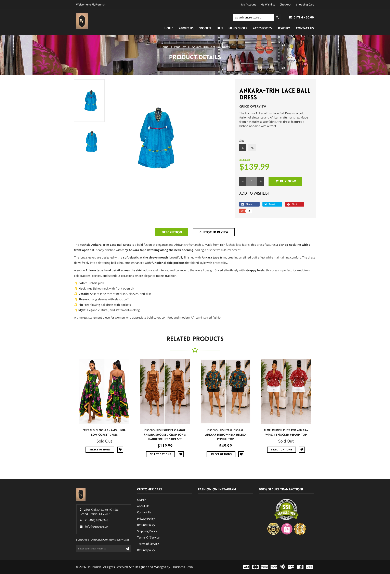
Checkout (285, 4)
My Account (248, 4)
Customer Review (213, 232)
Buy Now (288, 181)
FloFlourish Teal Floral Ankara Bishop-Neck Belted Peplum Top (225, 435)
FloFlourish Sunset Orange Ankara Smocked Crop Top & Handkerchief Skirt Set (165, 435)
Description (172, 232)
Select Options (99, 449)
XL (252, 148)
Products (180, 47)
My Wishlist (268, 4)
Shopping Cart (305, 4)
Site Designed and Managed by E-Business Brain (161, 567)
